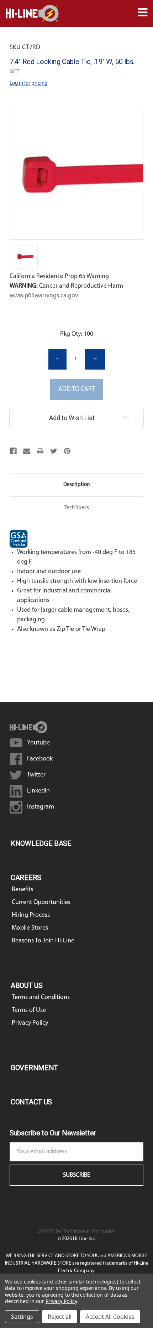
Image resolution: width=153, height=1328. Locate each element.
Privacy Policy (30, 1023)
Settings (22, 1317)
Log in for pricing (28, 83)
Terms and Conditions (41, 997)
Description (76, 484)
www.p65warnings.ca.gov (44, 296)
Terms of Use (29, 1010)
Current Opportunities (41, 902)
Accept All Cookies (110, 1317)
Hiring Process (31, 915)
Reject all (60, 1317)
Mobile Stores (30, 928)
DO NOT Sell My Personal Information (76, 1231)
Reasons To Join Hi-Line (43, 941)
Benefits (22, 890)
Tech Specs (76, 508)
